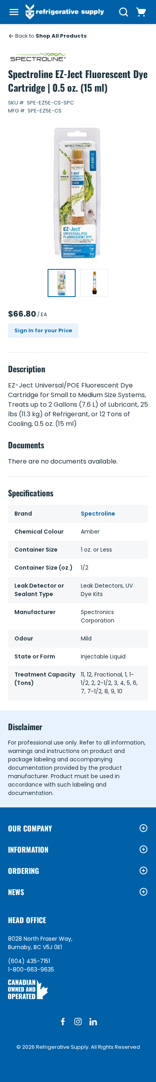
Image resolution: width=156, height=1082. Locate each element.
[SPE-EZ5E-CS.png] (62, 283)
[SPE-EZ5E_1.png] (94, 283)
